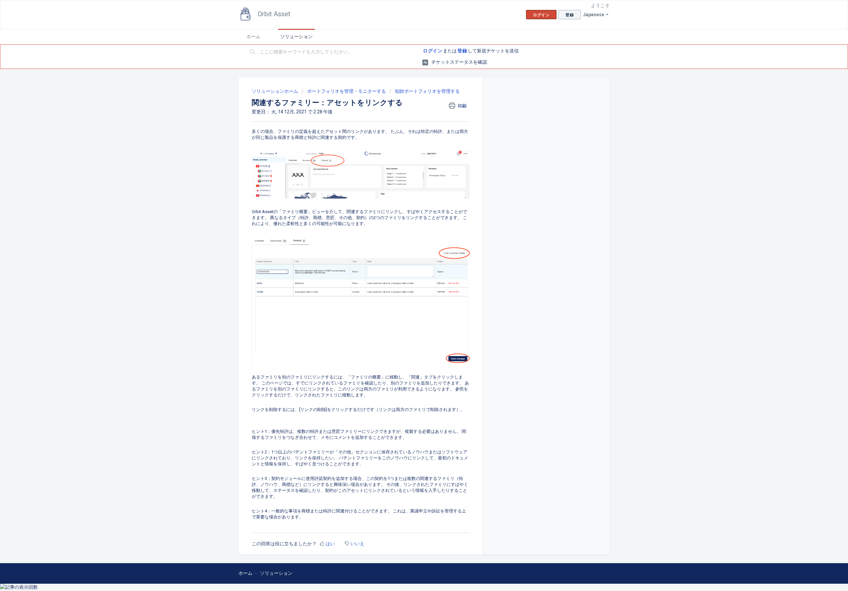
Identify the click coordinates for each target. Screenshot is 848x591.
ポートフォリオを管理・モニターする (346, 91)
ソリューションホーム (275, 91)
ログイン (432, 50)
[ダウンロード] (411, 212)
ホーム (253, 36)
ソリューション (296, 36)
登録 (462, 50)
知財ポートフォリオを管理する (427, 91)
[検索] (252, 52)
